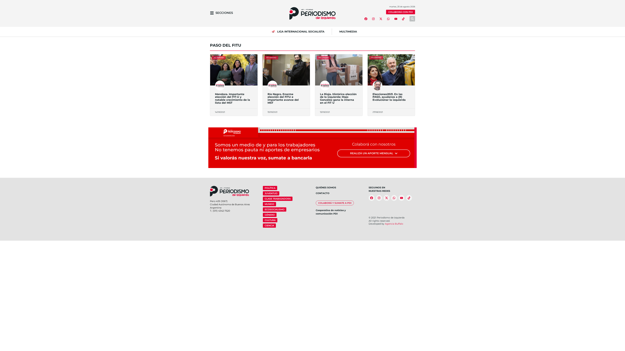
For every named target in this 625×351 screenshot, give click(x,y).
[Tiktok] (403, 19)
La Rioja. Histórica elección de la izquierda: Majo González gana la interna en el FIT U (338, 98)
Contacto (322, 193)
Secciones (224, 13)
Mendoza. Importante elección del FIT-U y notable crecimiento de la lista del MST (232, 98)
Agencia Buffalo (394, 223)
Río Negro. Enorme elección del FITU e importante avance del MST (283, 98)
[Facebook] (366, 19)
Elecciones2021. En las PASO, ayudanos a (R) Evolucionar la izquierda (389, 97)
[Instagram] (373, 19)
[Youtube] (396, 19)
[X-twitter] (381, 19)
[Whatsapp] (388, 19)
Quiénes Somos (326, 187)
